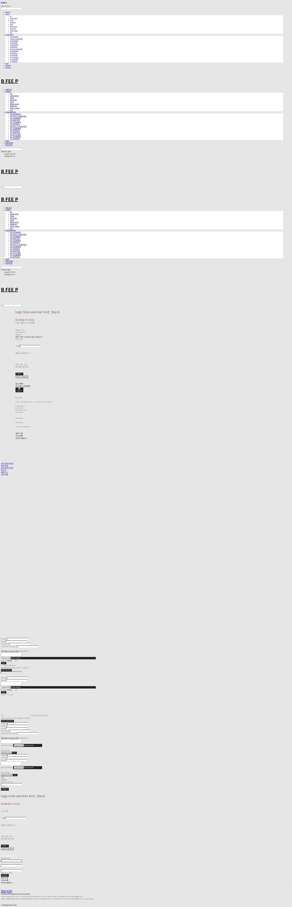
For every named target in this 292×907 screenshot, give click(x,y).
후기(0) (4, 470)
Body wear (13, 27)
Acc (11, 33)
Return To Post (6, 775)
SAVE (3, 663)
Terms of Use (6, 890)
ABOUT (7, 12)
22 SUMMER (14, 51)
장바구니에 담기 (7, 848)
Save (14, 753)
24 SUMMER (14, 45)
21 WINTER (13, 55)
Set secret (5, 750)
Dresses (12, 22)
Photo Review (10, 665)
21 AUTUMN (14, 57)
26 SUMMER (14, 37)
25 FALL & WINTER (16, 39)
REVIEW (8, 66)
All (11, 16)
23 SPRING (13, 47)
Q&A (7, 63)
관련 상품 (4, 474)
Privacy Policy (6, 892)
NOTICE (8, 68)
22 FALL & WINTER (16, 49)
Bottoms (13, 29)
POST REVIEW (6, 670)
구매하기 (5, 789)
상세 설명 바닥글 (7, 468)
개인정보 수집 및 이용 (9, 651)
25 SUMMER (14, 41)
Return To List (6, 753)
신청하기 (5, 875)
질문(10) (4, 472)
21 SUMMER (14, 59)
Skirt (11, 24)
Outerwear (13, 18)
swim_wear (14, 31)
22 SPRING (13, 53)
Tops (11, 20)
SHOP (7, 14)
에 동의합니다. (15, 651)
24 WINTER (13, 43)
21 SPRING (13, 61)
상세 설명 (4, 465)
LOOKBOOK (9, 35)
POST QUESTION (7, 721)
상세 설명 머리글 (7, 463)
